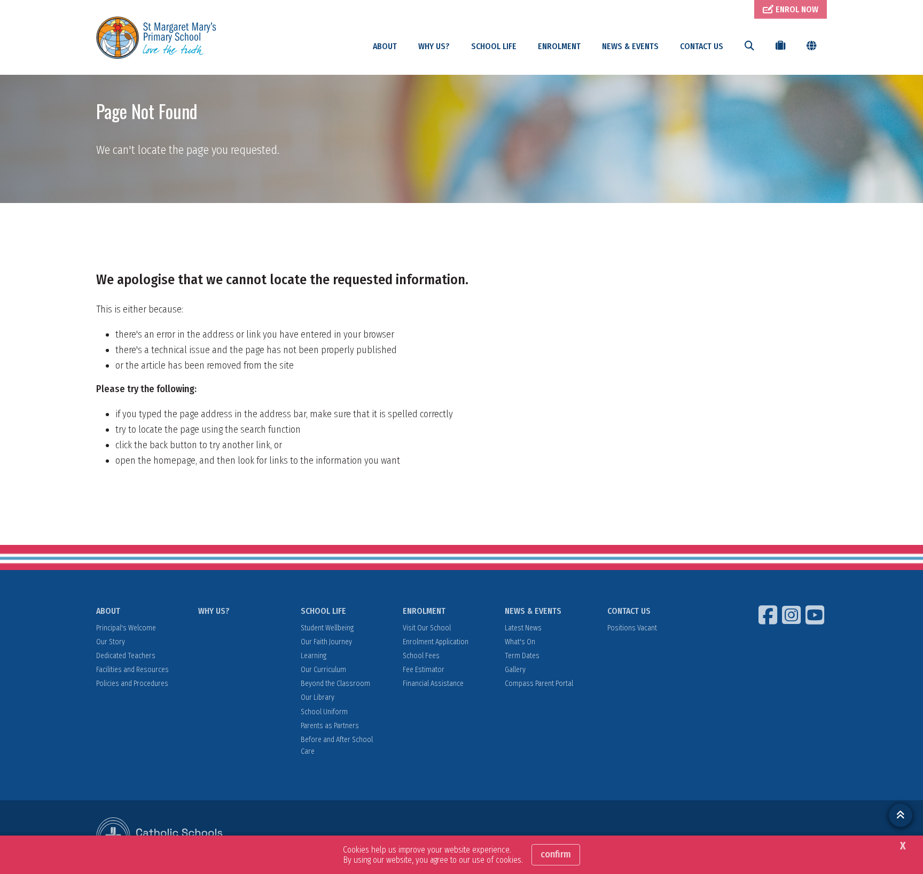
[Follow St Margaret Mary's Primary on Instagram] (792, 615)
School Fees (421, 655)
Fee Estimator (423, 669)
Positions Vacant (632, 628)
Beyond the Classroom (335, 683)
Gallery (515, 669)
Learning (313, 655)
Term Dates (522, 655)
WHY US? (434, 46)
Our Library (317, 697)
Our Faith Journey (326, 641)
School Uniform (324, 711)
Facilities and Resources (132, 669)
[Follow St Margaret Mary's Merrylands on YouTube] (816, 615)
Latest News (523, 628)
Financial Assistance (433, 683)
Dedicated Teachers (125, 655)
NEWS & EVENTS (630, 46)
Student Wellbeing (327, 628)
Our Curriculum (323, 669)
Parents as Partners (330, 725)
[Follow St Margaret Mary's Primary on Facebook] (769, 615)
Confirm (556, 854)
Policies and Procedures (132, 683)
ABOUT (385, 46)
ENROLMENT (559, 46)
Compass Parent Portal (539, 683)
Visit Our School (427, 628)
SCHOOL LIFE (494, 46)
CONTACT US (701, 46)
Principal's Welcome (126, 628)
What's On (520, 641)
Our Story (110, 641)
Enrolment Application (435, 641)
